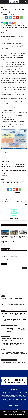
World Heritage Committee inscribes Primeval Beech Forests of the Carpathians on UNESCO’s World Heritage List (13, 330)
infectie (21, 180)
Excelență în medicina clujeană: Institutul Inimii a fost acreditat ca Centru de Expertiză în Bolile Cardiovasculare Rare (13, 304)
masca (2, 182)
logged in (8, 259)
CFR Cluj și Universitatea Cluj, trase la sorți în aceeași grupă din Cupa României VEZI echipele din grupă (14, 354)
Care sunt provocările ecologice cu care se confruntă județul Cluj (12, 299)
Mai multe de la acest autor (7, 226)
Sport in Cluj (3, 349)
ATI (5, 179)
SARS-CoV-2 (16, 182)
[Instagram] (12, 23)
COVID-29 (3, 180)
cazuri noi (16, 179)
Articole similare (4, 224)
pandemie (7, 182)
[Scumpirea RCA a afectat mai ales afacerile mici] (23, 232)
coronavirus (22, 179)
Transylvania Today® (5, 336)
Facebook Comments (13, 256)
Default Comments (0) (5, 256)
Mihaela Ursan (5, 14)
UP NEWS (3, 295)
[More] (15, 23)
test (24, 182)
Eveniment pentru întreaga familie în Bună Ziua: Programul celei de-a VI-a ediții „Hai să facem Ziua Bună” (14, 315)
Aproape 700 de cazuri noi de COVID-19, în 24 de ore (14, 164)
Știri (1, 7)
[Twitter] (10, 23)
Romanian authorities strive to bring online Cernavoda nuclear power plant (12, 339)
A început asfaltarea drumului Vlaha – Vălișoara (7, 200)
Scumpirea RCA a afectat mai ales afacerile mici (22, 237)
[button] (26, 2)
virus (2, 184)
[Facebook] (2, 23)
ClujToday (3, 310)
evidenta (12, 180)
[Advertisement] (14, 282)
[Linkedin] (7, 23)
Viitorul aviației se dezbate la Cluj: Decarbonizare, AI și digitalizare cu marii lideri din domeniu (13, 320)
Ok (14, 416)
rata (11, 182)
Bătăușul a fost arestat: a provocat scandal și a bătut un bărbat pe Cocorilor (13, 363)
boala (12, 179)
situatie (20, 182)
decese (7, 180)
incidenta (17, 180)
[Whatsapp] (4, 23)
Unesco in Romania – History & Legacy (9, 325)
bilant (9, 179)
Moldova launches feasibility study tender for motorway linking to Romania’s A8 (12, 344)
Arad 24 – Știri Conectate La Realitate (9, 359)
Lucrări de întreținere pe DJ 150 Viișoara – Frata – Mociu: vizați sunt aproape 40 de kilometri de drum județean (14, 239)
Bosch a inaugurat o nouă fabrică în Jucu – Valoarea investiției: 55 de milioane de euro (21, 202)
